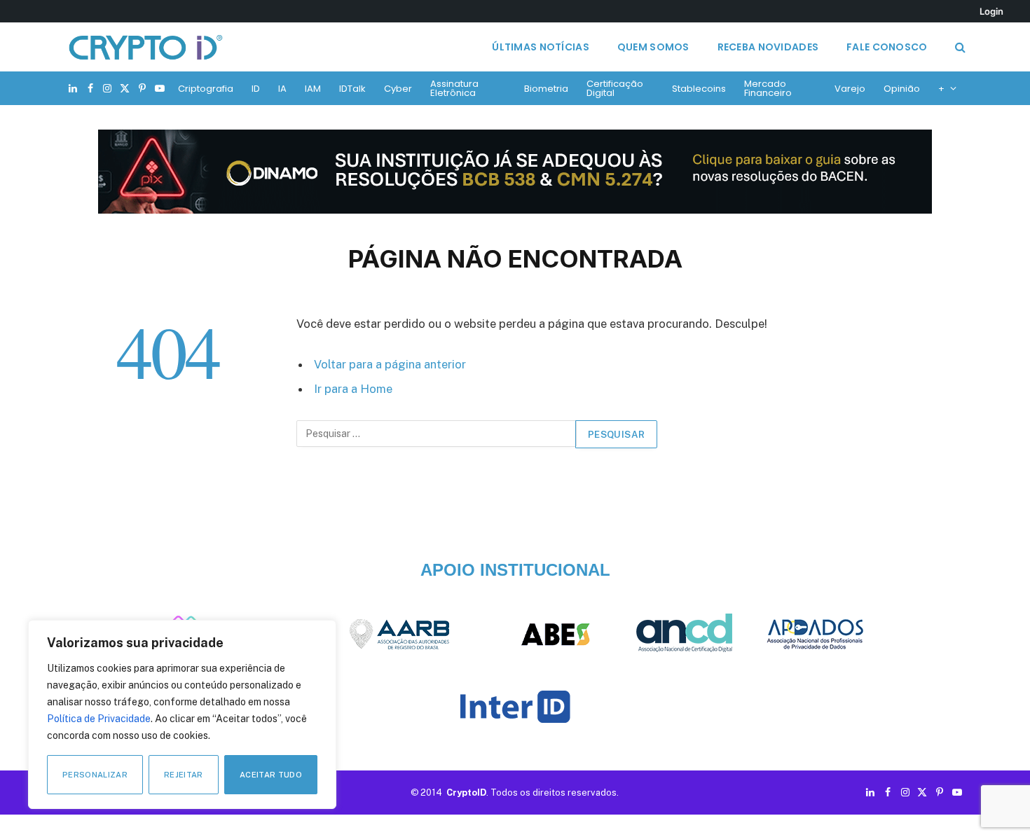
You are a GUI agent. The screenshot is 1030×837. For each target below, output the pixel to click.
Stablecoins (699, 88)
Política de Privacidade (99, 718)
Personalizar (95, 775)
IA (282, 88)
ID (256, 88)
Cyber (398, 88)
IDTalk (352, 88)
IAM (313, 88)
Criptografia (205, 88)
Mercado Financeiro (768, 88)
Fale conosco (886, 47)
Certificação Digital (614, 88)
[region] (182, 714)
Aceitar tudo (271, 775)
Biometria (546, 88)
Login (991, 11)
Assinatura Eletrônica (454, 88)
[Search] (959, 47)
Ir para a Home (353, 389)
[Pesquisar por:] (436, 434)
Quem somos (653, 47)
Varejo (850, 88)
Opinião (902, 88)
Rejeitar (183, 775)
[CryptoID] (145, 46)
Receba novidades (767, 47)
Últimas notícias (540, 47)
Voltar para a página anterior (390, 364)
